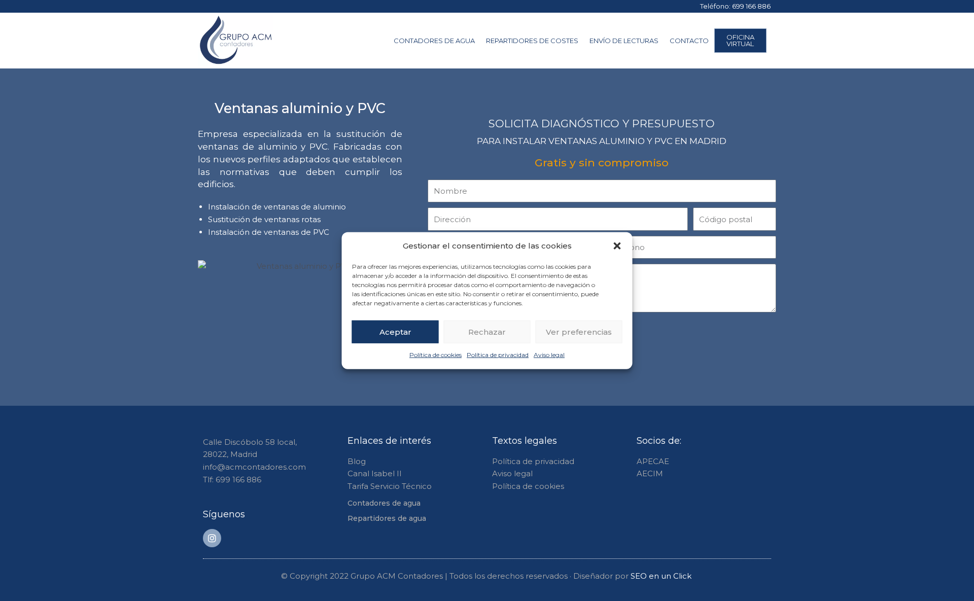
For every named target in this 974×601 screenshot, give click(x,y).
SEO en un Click (662, 576)
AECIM (650, 473)
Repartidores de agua (386, 518)
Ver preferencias (579, 332)
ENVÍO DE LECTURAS (623, 41)
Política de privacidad (498, 355)
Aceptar (395, 332)
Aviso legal (549, 355)
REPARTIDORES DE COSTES (532, 41)
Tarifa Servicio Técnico (389, 486)
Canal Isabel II (374, 473)
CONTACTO (689, 41)
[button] (617, 246)
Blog (356, 461)
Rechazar (487, 332)
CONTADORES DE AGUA (434, 41)
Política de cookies (435, 355)
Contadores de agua (384, 503)
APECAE (653, 461)
